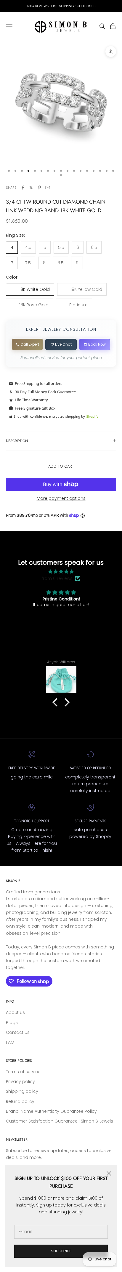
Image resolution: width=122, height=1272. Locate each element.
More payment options (61, 498)
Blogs (12, 1023)
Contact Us (18, 1032)
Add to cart (61, 466)
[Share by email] (47, 187)
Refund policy (20, 1101)
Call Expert (29, 344)
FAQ (10, 1042)
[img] (61, 571)
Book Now (97, 344)
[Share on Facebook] (22, 187)
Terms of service (23, 1072)
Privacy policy (20, 1081)
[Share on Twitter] (31, 187)
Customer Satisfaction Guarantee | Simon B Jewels (59, 1121)
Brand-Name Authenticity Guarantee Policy (51, 1111)
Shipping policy (22, 1091)
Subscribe (61, 1251)
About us (15, 1012)
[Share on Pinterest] (39, 187)
